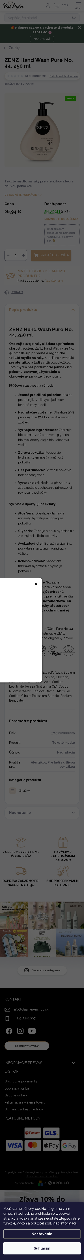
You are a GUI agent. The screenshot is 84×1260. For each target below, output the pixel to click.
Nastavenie (42, 1234)
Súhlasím (42, 1248)
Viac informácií (64, 1223)
